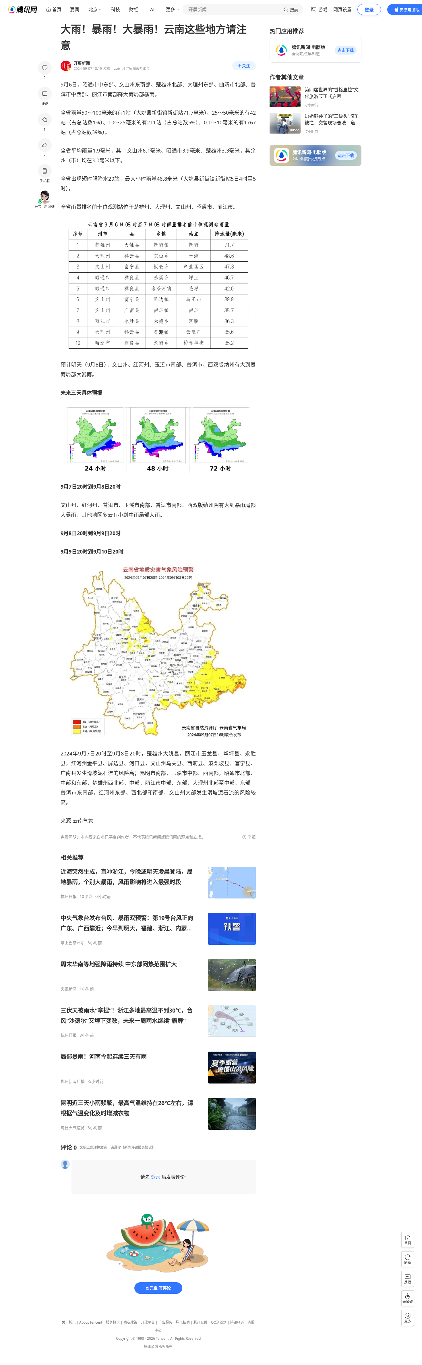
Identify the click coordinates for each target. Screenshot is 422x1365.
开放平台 (148, 1322)
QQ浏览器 (219, 1322)
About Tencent (90, 1322)
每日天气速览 (73, 1128)
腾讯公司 (151, 1346)
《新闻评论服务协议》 (138, 1147)
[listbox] (158, 992)
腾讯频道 (237, 1322)
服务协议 (113, 1322)
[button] (346, 50)
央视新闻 (69, 989)
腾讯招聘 (183, 1322)
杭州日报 (69, 896)
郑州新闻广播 (73, 1081)
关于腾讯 (69, 1322)
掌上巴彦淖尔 (73, 943)
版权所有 (166, 1346)
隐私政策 (130, 1322)
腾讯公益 (200, 1322)
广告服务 (165, 1322)
